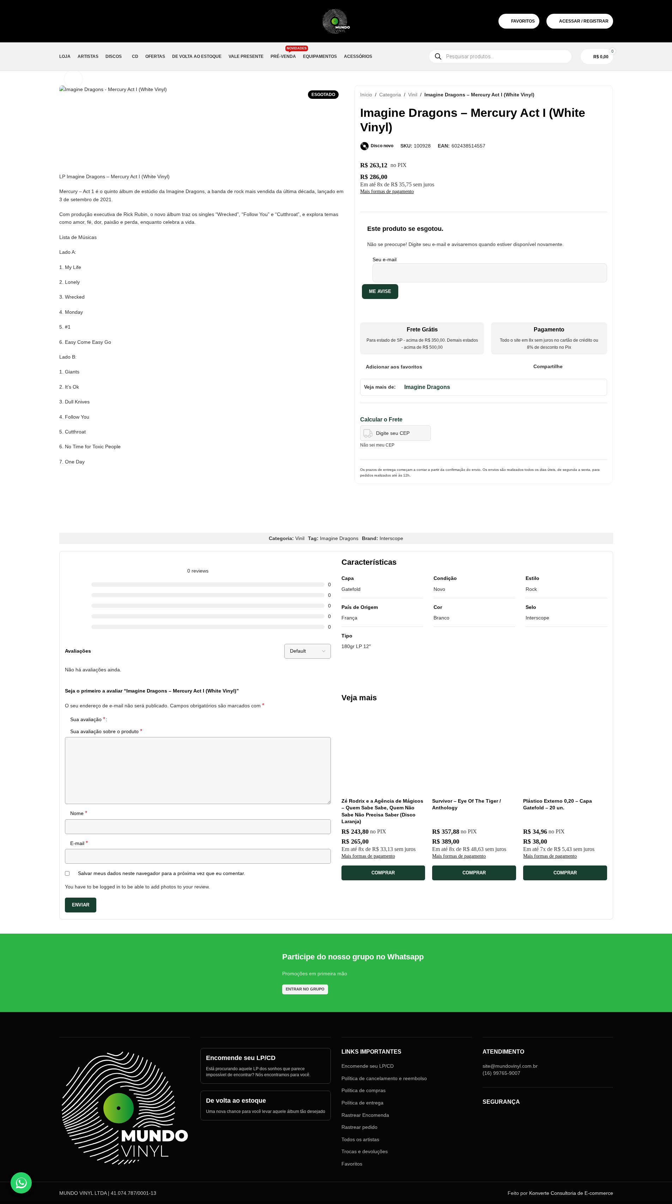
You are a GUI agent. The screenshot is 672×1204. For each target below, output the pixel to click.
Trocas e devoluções (364, 1151)
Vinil (412, 94)
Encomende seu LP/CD (367, 1066)
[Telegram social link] (602, 366)
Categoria (390, 94)
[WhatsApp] (21, 1182)
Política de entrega (362, 1103)
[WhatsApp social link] (593, 366)
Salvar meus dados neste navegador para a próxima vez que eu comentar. (161, 873)
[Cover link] (266, 1065)
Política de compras (363, 1090)
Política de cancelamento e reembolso (384, 1078)
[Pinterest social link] (585, 366)
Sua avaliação (87, 719)
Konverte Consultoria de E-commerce (571, 1193)
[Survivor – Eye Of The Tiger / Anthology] (474, 752)
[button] (383, 872)
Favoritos (351, 1164)
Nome (78, 813)
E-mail (79, 843)
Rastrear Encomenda (365, 1115)
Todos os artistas (360, 1139)
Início (366, 94)
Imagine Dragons (427, 387)
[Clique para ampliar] (73, 79)
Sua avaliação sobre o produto (106, 731)
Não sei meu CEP (377, 445)
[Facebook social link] (567, 366)
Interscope (391, 538)
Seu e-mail (384, 259)
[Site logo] (336, 21)
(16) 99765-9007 (501, 1073)
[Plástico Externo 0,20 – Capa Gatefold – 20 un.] (565, 752)
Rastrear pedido (359, 1127)
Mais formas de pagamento (387, 191)
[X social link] (575, 366)
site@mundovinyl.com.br (510, 1066)
